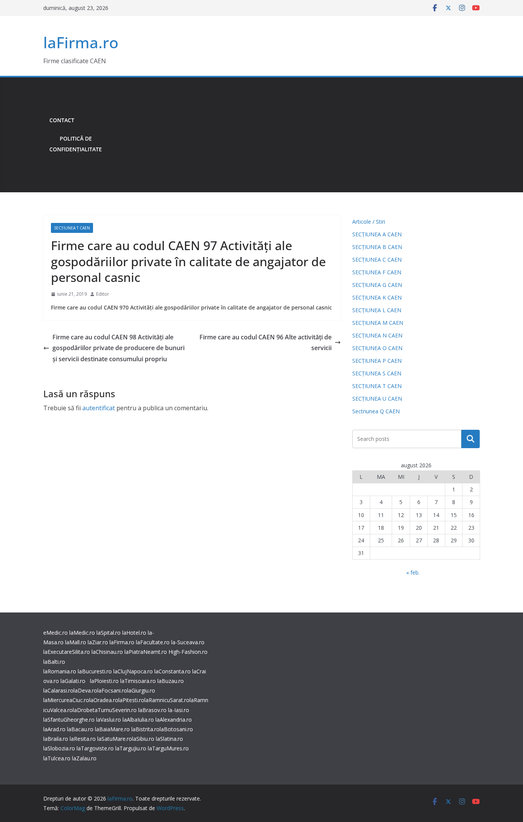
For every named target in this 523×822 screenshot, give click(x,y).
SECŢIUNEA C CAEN (377, 259)
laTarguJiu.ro (131, 748)
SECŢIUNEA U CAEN (377, 398)
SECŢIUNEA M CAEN (377, 322)
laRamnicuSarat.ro (167, 700)
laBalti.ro (54, 661)
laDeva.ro (85, 690)
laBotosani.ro (176, 729)
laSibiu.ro (143, 738)
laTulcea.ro (57, 758)
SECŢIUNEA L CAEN (376, 310)
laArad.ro (54, 729)
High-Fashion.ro (188, 651)
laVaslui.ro (109, 719)
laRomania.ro (59, 671)
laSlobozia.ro (59, 748)
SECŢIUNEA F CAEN (376, 272)
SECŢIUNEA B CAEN (377, 247)
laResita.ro (83, 738)
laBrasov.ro (152, 710)
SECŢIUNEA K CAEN (377, 297)
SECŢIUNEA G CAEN (377, 284)
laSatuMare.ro (114, 738)
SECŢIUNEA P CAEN (377, 360)
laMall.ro (75, 642)
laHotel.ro (134, 632)
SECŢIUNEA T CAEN (72, 228)
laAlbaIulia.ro (138, 719)
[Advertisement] (294, 134)
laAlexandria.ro (173, 719)
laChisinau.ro (107, 651)
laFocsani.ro (112, 690)
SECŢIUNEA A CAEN (377, 234)
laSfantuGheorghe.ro (69, 719)
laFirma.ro (80, 42)
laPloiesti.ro (104, 680)
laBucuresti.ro (95, 671)
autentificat (98, 408)
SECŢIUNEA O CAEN (377, 348)
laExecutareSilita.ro (66, 651)
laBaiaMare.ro (112, 729)
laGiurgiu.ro (141, 690)
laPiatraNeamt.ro (145, 651)
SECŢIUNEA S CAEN (376, 373)
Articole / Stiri (368, 221)
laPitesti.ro (131, 700)
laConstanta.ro (172, 671)
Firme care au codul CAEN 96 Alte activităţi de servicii (265, 342)
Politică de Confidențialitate (75, 144)
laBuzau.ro (170, 680)
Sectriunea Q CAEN (376, 411)
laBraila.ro (55, 738)
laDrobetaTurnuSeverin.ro (105, 710)
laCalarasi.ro (58, 690)
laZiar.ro (98, 642)
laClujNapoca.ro (133, 671)
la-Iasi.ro (178, 710)
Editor (102, 294)
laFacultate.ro (153, 642)
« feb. (413, 572)
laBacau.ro (80, 729)
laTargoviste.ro (95, 748)
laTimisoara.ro (138, 680)
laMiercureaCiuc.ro (66, 700)
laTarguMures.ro (168, 748)
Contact (61, 120)
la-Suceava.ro (187, 642)
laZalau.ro (84, 758)
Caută (470, 439)
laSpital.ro (108, 632)
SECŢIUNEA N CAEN (377, 335)
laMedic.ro (82, 632)
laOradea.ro (103, 700)
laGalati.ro (72, 680)
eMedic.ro (55, 632)
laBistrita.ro (145, 729)
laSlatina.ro (169, 738)
